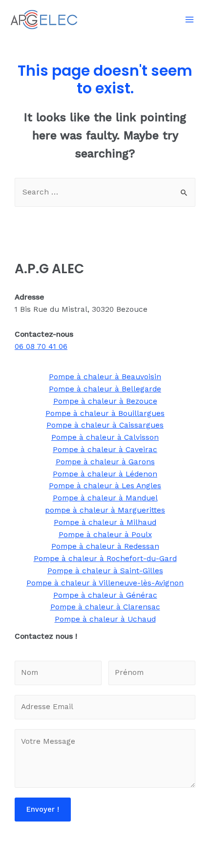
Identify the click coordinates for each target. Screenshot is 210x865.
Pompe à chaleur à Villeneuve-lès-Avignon (105, 583)
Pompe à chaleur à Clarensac (105, 607)
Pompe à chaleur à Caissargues (105, 425)
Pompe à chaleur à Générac (105, 595)
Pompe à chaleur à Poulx (105, 534)
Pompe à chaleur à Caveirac (105, 449)
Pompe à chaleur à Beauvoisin (105, 376)
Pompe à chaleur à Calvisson (105, 437)
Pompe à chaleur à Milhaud (105, 522)
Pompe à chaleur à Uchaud (105, 619)
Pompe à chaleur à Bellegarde (105, 389)
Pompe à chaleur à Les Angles (105, 485)
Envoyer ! (42, 809)
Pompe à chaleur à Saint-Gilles (105, 570)
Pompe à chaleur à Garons (105, 461)
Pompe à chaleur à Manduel (105, 498)
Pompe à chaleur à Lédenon (105, 474)
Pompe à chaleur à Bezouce (105, 401)
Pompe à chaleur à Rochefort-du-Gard (105, 558)
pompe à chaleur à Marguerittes (105, 510)
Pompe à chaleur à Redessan (105, 546)
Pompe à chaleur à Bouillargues (105, 413)
